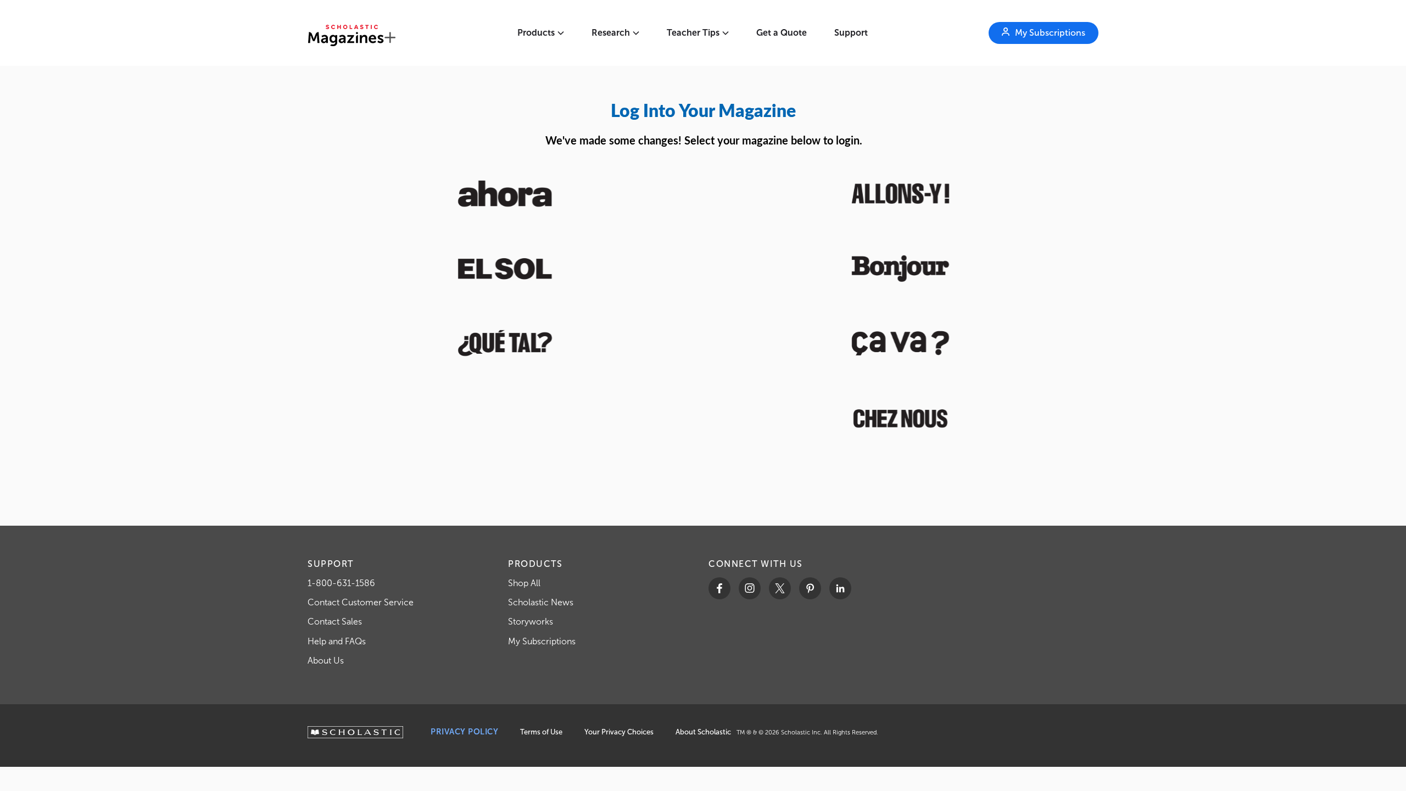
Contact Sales (335, 621)
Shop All (524, 583)
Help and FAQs (337, 641)
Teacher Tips (693, 32)
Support (851, 32)
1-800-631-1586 (341, 583)
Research (611, 32)
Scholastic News (540, 602)
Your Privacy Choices (619, 732)
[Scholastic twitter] (780, 588)
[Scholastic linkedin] (840, 588)
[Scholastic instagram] (750, 588)
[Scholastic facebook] (719, 588)
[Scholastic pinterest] (810, 588)
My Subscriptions (542, 641)
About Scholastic (703, 732)
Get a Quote (781, 32)
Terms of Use (541, 732)
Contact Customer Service (361, 602)
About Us (326, 660)
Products (536, 32)
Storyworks (530, 621)
